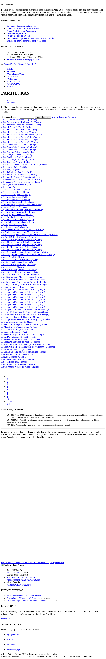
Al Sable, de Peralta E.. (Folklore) (16, 349)
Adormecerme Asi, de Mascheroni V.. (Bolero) (21, 179)
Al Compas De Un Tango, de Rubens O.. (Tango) (23, 289)
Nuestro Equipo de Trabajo (18, 36)
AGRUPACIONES (15, 74)
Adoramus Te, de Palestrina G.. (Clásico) (19, 174)
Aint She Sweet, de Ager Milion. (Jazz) (18, 262)
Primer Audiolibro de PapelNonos (21, 31)
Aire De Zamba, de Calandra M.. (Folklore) (20, 274)
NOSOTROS (13, 71)
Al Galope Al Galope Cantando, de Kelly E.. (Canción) (25, 319)
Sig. (8, 404)
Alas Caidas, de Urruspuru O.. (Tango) (18, 359)
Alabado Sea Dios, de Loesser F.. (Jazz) (18, 354)
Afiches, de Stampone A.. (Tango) (16, 189)
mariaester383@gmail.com (19, 585)
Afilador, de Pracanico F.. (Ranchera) (17, 202)
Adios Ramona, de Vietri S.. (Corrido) (17, 159)
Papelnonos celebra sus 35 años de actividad (26, 596)
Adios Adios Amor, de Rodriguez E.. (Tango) (21, 122)
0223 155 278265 (28, 577)
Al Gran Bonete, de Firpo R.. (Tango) (17, 322)
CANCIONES (13, 76)
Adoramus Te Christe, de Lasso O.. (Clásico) (20, 177)
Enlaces (10, 639)
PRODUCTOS (13, 84)
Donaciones (6, 619)
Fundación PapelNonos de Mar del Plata (21, 64)
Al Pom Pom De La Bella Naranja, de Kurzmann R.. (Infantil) (28, 347)
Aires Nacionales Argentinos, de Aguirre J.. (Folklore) (24, 282)
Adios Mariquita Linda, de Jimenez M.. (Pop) (21, 125)
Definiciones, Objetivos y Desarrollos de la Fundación (30, 38)
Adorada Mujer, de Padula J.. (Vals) (16, 172)
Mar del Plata (13, 572)
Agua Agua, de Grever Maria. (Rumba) (18, 212)
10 (8, 399)
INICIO (10, 69)
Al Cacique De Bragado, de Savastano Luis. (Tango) (24, 284)
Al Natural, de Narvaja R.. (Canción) (17, 329)
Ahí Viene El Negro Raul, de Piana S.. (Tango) (21, 239)
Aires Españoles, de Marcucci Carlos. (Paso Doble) (23, 279)
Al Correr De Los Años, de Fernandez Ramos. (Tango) (25, 312)
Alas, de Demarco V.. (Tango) (14, 357)
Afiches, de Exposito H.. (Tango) (15, 192)
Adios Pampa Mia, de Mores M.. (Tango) (19, 145)
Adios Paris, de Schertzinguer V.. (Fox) (18, 152)
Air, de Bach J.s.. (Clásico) (12, 267)
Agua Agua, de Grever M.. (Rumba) (17, 214)
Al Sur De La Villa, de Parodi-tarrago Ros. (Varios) (23, 352)
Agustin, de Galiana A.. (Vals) (14, 224)
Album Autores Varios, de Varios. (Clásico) (20, 367)
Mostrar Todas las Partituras (64, 117)
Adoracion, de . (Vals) (10, 169)
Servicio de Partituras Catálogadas (21, 26)
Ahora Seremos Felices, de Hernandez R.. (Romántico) (25, 252)
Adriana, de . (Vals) (9, 187)
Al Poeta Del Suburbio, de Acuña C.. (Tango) (21, 342)
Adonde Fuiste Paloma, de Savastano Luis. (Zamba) (24, 164)
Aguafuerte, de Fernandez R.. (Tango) (17, 219)
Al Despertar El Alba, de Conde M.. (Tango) (20, 317)
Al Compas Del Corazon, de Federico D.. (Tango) (23, 292)
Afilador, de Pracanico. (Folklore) (15, 197)
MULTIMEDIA (14, 81)
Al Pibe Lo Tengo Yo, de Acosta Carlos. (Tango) (22, 334)
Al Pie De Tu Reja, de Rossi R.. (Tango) (18, 337)
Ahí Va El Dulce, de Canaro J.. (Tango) (18, 237)
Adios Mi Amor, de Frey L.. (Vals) (16, 127)
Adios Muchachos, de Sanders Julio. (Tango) (20, 137)
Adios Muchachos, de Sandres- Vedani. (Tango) (22, 135)
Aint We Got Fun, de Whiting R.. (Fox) (18, 264)
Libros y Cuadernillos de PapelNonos (23, 28)
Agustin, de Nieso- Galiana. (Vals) (16, 227)
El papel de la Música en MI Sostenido (23, 598)
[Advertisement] (53, 498)
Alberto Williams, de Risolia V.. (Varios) (18, 364)
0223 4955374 (13, 577)
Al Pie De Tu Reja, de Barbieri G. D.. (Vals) (20, 339)
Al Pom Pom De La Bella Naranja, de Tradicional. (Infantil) (27, 344)
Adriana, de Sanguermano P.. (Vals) (16, 184)
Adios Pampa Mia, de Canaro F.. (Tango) (19, 149)
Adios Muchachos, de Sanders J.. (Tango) (19, 140)
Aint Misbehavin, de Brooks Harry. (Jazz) (19, 259)
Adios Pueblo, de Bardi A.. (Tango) (16, 157)
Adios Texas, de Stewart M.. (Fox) (16, 162)
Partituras (11, 102)
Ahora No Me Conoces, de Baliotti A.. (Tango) (21, 242)
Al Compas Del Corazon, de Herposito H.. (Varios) (23, 299)
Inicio (9, 100)
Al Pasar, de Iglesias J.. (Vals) (14, 332)
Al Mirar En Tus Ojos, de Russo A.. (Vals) (19, 327)
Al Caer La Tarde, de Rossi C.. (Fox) (17, 287)
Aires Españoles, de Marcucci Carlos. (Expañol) (22, 277)
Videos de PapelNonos (16, 33)
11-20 (9, 401)
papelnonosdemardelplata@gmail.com (23, 59)
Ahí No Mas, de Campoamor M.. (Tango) (19, 232)
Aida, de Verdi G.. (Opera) (12, 257)
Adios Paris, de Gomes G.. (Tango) (16, 154)
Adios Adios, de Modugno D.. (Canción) (19, 120)
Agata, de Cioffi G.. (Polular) (14, 207)
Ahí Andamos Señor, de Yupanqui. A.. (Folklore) (22, 229)
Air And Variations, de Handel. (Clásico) (19, 269)
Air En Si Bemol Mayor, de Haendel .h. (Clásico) (22, 272)
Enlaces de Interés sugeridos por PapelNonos (26, 41)
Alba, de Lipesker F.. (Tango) (14, 362)
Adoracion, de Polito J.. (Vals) (14, 167)
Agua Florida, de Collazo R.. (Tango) (17, 217)
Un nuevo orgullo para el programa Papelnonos (27, 601)
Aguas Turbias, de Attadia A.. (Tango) (17, 222)
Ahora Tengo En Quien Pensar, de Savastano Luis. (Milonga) (28, 254)
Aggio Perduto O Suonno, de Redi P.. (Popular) (22, 209)
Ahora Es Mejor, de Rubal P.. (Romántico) (19, 247)
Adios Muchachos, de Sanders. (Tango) (18, 132)
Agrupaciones (13, 634)
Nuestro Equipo (13, 649)
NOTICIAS (12, 79)
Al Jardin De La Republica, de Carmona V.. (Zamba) (24, 324)
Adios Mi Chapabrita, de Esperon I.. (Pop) (19, 130)
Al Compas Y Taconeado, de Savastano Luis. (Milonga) (25, 309)
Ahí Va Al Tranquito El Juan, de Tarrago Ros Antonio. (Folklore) (29, 234)
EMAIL (10, 86)
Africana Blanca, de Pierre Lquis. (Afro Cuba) (21, 204)
